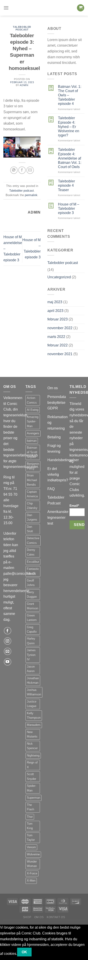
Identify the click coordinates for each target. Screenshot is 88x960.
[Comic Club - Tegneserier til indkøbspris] (44, 8)
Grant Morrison (32, 606)
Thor (30, 816)
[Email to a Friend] (30, 170)
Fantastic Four (33, 571)
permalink (31, 195)
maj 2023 (54, 302)
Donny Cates (31, 552)
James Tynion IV (31, 655)
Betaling (54, 437)
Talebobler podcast (22, 28)
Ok (24, 952)
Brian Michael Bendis (32, 480)
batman (32, 440)
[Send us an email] (7, 651)
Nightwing (33, 755)
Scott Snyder (31, 776)
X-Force (32, 873)
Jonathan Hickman (33, 680)
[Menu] (6, 7)
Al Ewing (32, 409)
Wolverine (33, 854)
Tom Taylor (31, 837)
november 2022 (59, 328)
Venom (31, 847)
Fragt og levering (54, 448)
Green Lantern (32, 618)
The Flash (30, 807)
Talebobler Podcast (55, 500)
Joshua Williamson (34, 692)
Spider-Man (31, 788)
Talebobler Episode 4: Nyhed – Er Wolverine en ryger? (68, 126)
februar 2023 (57, 319)
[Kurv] (80, 8)
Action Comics (32, 400)
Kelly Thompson (34, 715)
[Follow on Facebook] (7, 630)
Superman (33, 797)
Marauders (34, 724)
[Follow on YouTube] (7, 662)
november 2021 (59, 354)
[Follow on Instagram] (7, 641)
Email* (74, 505)
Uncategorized (59, 277)
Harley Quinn (31, 641)
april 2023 (55, 311)
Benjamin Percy (33, 466)
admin (24, 85)
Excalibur (33, 561)
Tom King (30, 826)
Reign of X (32, 765)
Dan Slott (30, 529)
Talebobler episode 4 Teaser (66, 185)
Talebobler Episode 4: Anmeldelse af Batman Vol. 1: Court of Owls (69, 158)
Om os (52, 388)
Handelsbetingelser (63, 460)
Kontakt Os (56, 917)
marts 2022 (56, 337)
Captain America (32, 494)
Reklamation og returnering (57, 422)
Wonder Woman (32, 864)
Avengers (33, 433)
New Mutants (32, 734)
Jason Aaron (31, 669)
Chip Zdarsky (32, 506)
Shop (27, 917)
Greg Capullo (32, 629)
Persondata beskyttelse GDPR (56, 402)
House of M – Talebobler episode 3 (68, 208)
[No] (39, 952)
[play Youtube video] (22, 147)
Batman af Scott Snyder (32, 452)
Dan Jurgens (32, 517)
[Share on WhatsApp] (14, 170)
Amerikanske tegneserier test (57, 517)
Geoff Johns (31, 583)
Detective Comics (33, 540)
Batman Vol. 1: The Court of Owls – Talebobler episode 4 (69, 95)
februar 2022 (57, 345)
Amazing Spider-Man (32, 421)
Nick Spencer (32, 746)
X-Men (31, 880)
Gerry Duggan (32, 594)
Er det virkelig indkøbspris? (57, 474)
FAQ (51, 489)
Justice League (31, 704)
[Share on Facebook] (22, 170)
